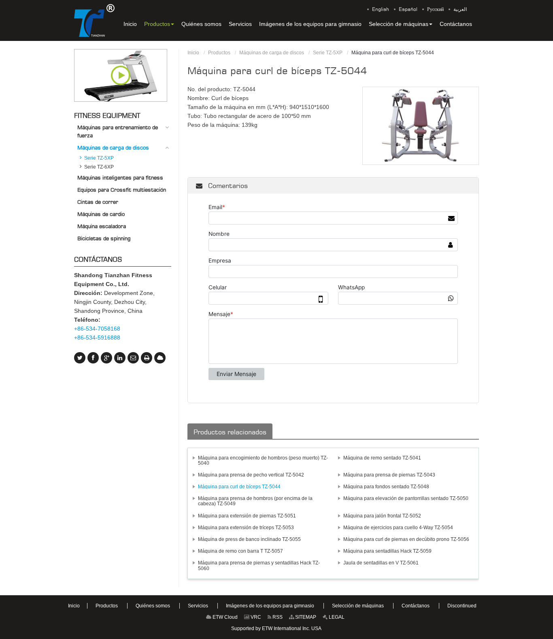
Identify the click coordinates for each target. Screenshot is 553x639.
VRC (255, 617)
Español (408, 9)
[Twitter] (79, 357)
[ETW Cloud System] (160, 357)
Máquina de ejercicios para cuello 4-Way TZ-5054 (398, 527)
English (380, 9)
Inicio (193, 53)
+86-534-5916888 (97, 337)
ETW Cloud (224, 617)
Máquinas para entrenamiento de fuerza (117, 131)
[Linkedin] (119, 357)
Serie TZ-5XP (327, 53)
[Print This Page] (146, 357)
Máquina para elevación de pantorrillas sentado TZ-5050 (405, 498)
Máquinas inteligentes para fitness (120, 177)
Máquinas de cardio (101, 214)
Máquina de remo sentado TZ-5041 (382, 458)
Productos (219, 53)
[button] (159, 24)
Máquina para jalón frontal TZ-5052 (382, 516)
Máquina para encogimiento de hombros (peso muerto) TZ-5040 (263, 460)
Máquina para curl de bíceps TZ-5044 (239, 486)
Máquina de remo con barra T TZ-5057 (240, 551)
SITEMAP (305, 617)
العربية (460, 9)
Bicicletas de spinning (104, 238)
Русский (435, 9)
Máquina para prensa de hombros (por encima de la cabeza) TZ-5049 (255, 501)
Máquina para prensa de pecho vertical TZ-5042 (251, 475)
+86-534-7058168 (97, 328)
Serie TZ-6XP (99, 167)
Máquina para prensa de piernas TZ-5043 (389, 475)
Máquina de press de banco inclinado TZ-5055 (249, 539)
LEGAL (336, 617)
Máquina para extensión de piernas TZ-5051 (247, 516)
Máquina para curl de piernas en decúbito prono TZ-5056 (406, 539)
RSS (277, 617)
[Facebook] (93, 357)
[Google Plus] (106, 357)
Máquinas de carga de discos (271, 53)
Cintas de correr (97, 202)
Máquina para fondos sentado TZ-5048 (386, 486)
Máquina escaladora (101, 226)
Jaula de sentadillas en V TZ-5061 (381, 563)
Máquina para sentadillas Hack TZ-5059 (387, 551)
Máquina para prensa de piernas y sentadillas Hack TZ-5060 (259, 565)
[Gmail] (133, 357)
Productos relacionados (230, 432)
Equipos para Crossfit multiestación (121, 189)
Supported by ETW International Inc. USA (276, 628)
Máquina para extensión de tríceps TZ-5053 (246, 527)
